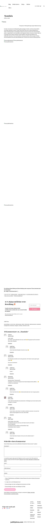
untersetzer (25, 325)
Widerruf (39, 512)
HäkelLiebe (14, 294)
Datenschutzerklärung (9, 315)
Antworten (10, 343)
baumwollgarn (7, 324)
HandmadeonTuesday (32, 294)
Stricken (31, 505)
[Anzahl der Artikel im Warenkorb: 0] (44, 6)
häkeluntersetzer (33, 324)
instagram (16, 325)
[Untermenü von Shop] (24, 4)
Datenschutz (39, 507)
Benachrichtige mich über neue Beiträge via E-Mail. (15, 486)
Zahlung (39, 514)
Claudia (9, 417)
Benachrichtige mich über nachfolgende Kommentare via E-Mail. (17, 484)
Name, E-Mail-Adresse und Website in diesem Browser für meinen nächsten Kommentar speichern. (22, 479)
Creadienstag (21, 294)
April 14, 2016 (10, 336)
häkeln (23, 324)
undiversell (10, 397)
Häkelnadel (27, 324)
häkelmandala (18, 324)
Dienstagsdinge (18, 295)
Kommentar (6, 446)
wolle (28, 325)
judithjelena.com (16, 522)
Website (5, 473)
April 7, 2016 (10, 398)
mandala (20, 325)
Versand (39, 516)
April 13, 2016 (10, 356)
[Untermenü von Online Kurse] (19, 4)
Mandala (8, 16)
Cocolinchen (10, 355)
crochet (11, 324)
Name (5, 463)
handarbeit (39, 324)
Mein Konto (32, 518)
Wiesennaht (10, 376)
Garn (14, 324)
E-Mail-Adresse (7, 468)
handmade (12, 325)
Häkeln (31, 507)
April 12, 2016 (10, 378)
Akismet (21, 459)
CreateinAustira (8, 295)
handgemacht (6, 325)
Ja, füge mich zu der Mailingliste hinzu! (12, 481)
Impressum (39, 505)
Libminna (10, 334)
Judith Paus (12, 346)
